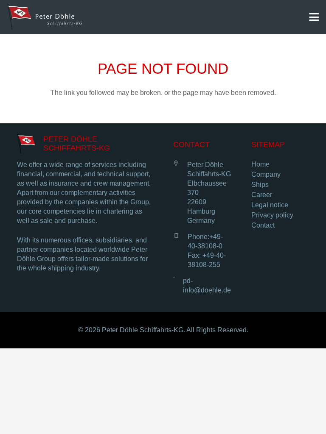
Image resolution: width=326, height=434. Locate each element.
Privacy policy (272, 215)
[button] (314, 17)
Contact (263, 225)
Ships (260, 184)
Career (261, 194)
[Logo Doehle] (44, 17)
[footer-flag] (26, 143)
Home (260, 164)
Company (266, 174)
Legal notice (269, 205)
